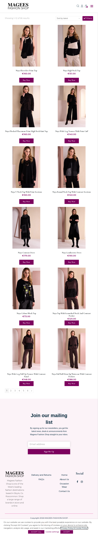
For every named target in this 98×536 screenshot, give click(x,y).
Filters (89, 18)
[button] (91, 6)
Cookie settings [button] (52, 532)
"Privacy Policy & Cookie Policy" (74, 528)
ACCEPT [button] (66, 532)
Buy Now (26, 80)
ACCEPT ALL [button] (36, 532)
